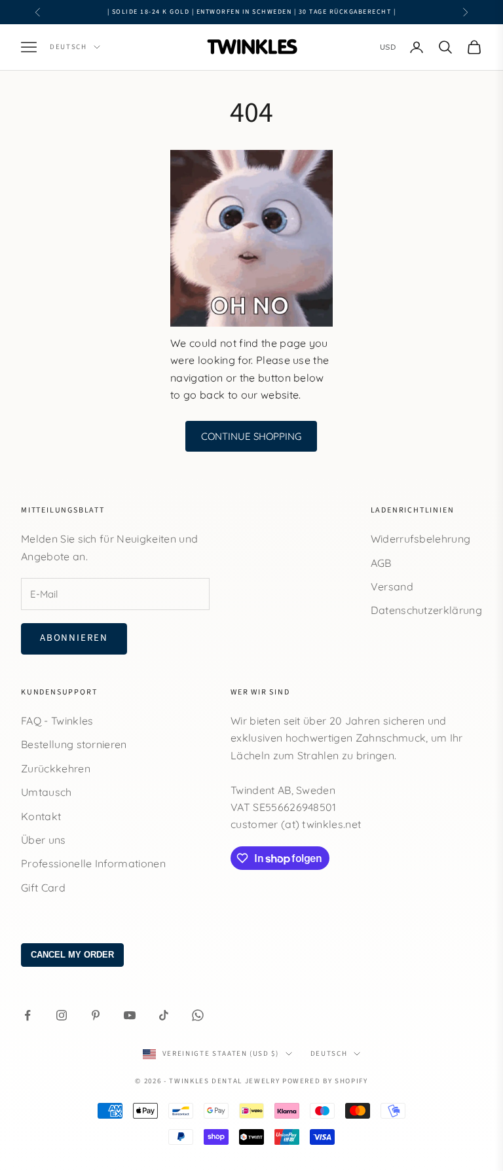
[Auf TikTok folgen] (163, 1015)
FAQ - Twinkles (57, 720)
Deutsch (68, 47)
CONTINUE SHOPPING (251, 436)
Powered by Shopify (325, 1081)
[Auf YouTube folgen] (129, 1015)
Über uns (43, 839)
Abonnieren (74, 638)
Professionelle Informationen (93, 863)
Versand (392, 586)
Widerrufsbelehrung (421, 538)
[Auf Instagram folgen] (61, 1015)
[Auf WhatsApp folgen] (197, 1015)
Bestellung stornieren (74, 744)
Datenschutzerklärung (426, 610)
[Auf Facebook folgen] (27, 1015)
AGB (381, 562)
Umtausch (46, 792)
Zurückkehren (55, 768)
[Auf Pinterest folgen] (95, 1015)
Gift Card (43, 887)
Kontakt (41, 816)
